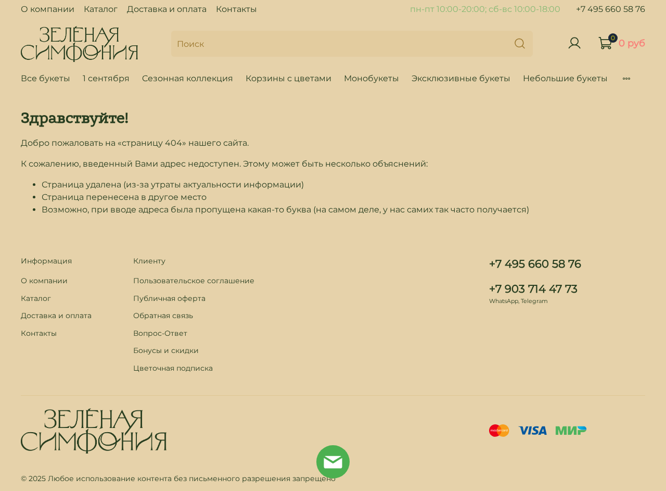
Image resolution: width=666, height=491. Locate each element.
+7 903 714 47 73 (533, 288)
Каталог (101, 9)
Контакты (236, 9)
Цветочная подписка (173, 368)
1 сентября (106, 78)
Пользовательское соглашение (193, 280)
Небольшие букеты (565, 78)
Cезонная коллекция (187, 78)
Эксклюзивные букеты (461, 78)
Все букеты (45, 78)
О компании (47, 9)
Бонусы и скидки (166, 350)
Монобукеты (371, 78)
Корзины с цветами (288, 78)
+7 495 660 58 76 (610, 9)
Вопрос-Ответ (160, 333)
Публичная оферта (169, 298)
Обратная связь (163, 315)
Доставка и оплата (167, 9)
